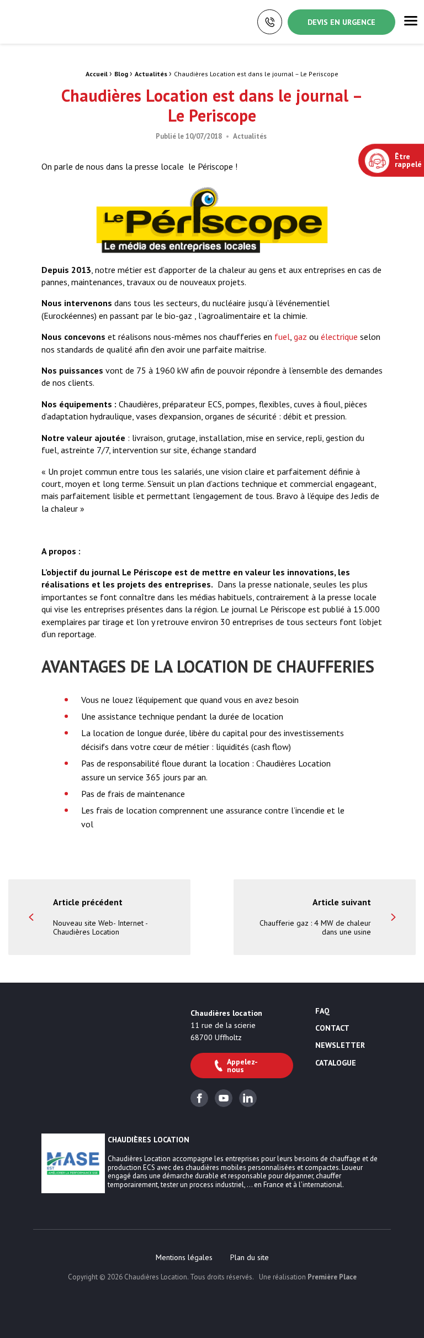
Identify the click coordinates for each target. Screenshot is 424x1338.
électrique (339, 336)
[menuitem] (184, 1257)
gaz (300, 336)
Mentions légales (184, 1257)
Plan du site (249, 1257)
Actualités (151, 74)
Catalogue (335, 1063)
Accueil (97, 74)
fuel (282, 336)
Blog (121, 74)
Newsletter (340, 1045)
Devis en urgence (341, 22)
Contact (332, 1028)
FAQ (322, 1011)
